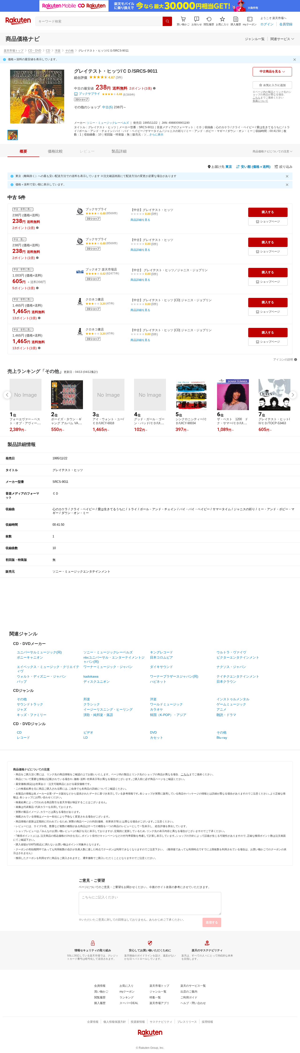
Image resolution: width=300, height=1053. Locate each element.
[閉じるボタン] (295, 59)
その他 (69, 50)
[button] (196, 21)
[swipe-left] (7, 395)
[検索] (167, 21)
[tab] (23, 151)
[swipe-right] (292, 395)
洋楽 (57, 50)
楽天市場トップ (13, 50)
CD (48, 50)
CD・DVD (34, 50)
